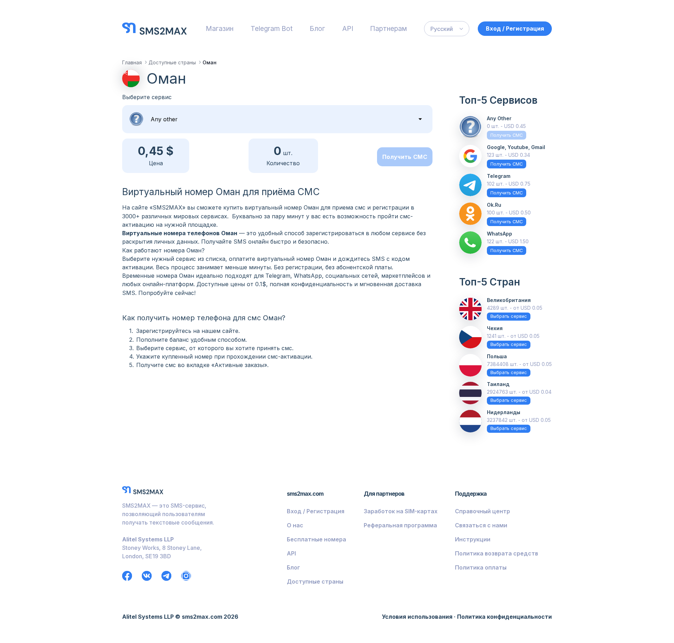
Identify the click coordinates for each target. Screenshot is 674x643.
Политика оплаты (481, 567)
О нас (295, 525)
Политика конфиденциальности (504, 616)
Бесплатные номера (316, 539)
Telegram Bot (272, 28)
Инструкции (472, 539)
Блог (317, 28)
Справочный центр (482, 511)
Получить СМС (404, 156)
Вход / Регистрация (515, 28)
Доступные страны (315, 581)
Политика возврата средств (496, 553)
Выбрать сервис (508, 316)
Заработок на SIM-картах (400, 511)
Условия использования (417, 616)
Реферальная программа (400, 525)
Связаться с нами (481, 525)
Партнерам (388, 28)
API (347, 28)
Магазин (219, 28)
